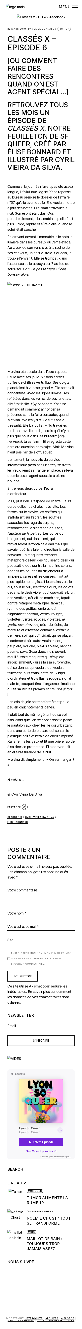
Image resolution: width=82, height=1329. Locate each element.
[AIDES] (41, 1058)
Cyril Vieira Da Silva (39, 817)
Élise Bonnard (41, 29)
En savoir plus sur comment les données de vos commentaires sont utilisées (39, 996)
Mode (32, 1232)
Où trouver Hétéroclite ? (55, 1320)
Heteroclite (34, 1318)
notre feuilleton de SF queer (39, 136)
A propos (67, 1318)
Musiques (35, 1191)
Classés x (14, 817)
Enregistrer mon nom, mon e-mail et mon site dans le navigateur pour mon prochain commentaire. (41, 958)
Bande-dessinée (39, 1211)
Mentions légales (21, 1320)
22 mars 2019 (16, 29)
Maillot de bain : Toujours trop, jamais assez (44, 1244)
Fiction (64, 28)
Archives (52, 1318)
